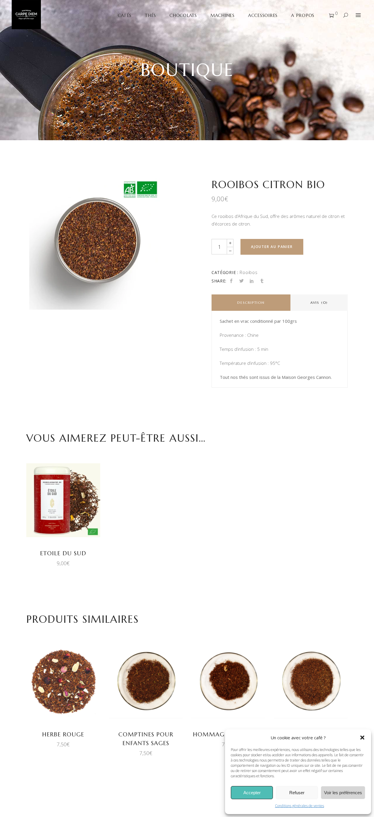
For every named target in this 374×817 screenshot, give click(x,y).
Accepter (252, 792)
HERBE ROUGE (63, 734)
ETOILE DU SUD (63, 553)
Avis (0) (319, 302)
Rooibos (248, 272)
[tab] (251, 302)
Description (251, 302)
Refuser (296, 792)
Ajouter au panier (272, 246)
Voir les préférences (343, 792)
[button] (362, 737)
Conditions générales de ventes (299, 805)
